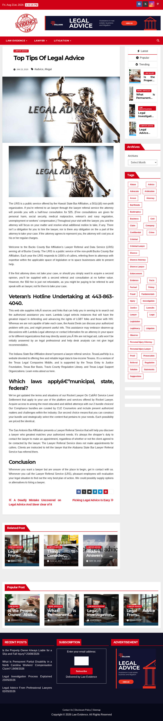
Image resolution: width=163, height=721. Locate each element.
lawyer (133, 315)
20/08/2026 (16, 620)
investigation (148, 301)
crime (151, 232)
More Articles (143, 91)
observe (134, 335)
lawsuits (150, 308)
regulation (149, 363)
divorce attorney (138, 260)
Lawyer (40, 40)
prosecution (148, 356)
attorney (150, 198)
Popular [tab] (144, 57)
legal (151, 315)
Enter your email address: (81, 664)
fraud (132, 294)
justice (133, 308)
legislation (135, 321)
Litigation (62, 40)
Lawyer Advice (21, 51)
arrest (133, 198)
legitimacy (135, 328)
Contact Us (68, 710)
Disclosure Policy (83, 710)
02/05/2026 (135, 620)
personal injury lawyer (140, 349)
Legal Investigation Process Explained (146, 117)
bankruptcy (135, 212)
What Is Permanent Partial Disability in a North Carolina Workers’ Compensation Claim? (27, 665)
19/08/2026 (56, 620)
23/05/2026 (96, 620)
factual (133, 287)
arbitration (149, 191)
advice (151, 184)
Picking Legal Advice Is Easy (91, 500)
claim (132, 226)
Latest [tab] (144, 51)
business (134, 219)
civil (152, 219)
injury (132, 301)
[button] (158, 40)
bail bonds (135, 205)
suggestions (135, 376)
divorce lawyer (137, 267)
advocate (134, 191)
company (150, 226)
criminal (134, 239)
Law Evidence (16, 40)
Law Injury (149, 73)
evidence (134, 280)
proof (132, 356)
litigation (150, 328)
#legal (48, 69)
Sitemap (96, 710)
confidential (135, 232)
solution (133, 369)
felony (151, 287)
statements (149, 369)
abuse (133, 184)
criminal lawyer (137, 246)
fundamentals (148, 294)
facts (151, 280)
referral (134, 363)
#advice (39, 69)
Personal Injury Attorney (141, 342)
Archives (133, 156)
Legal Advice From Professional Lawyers (27, 687)
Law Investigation (145, 108)
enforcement (136, 273)
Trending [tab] (144, 64)
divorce (133, 253)
